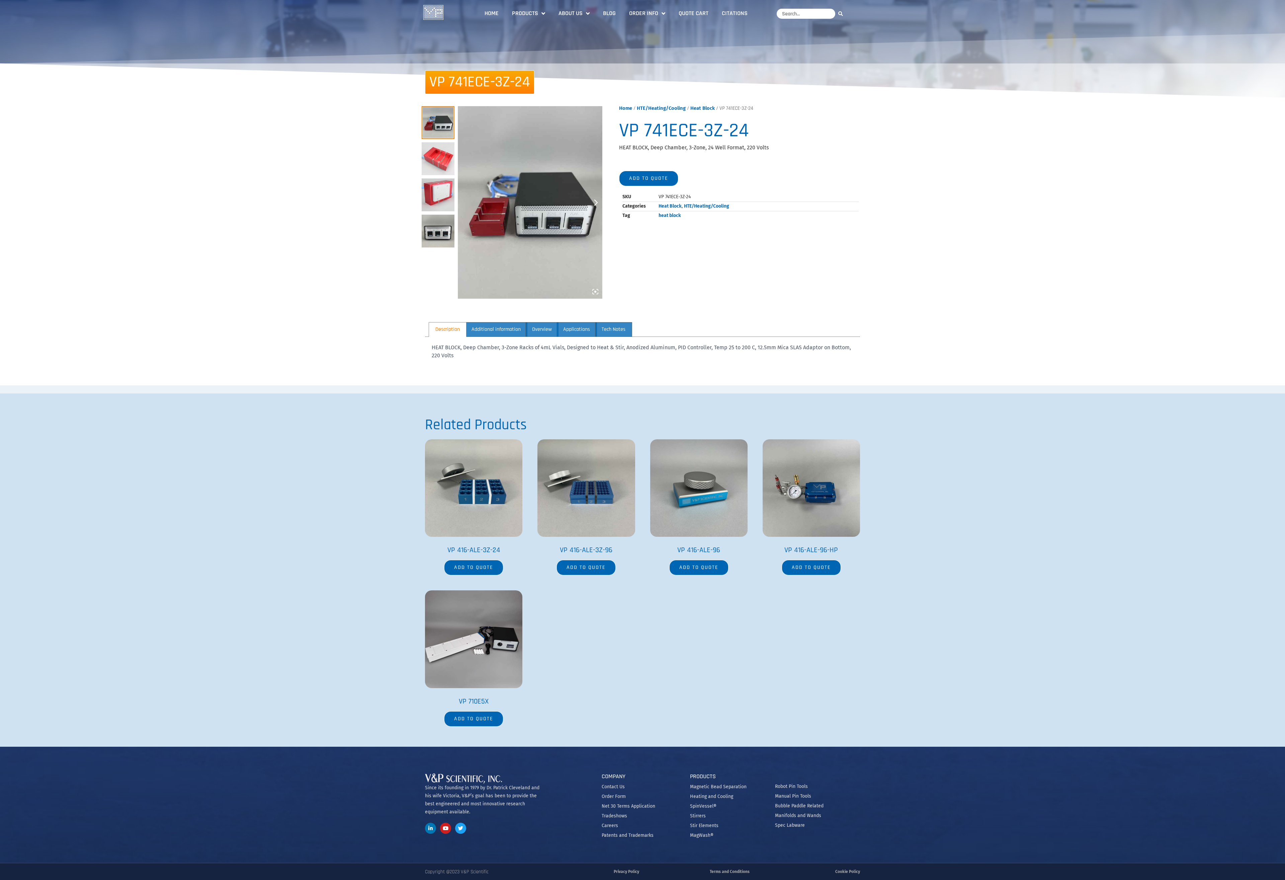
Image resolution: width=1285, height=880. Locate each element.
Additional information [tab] (496, 329)
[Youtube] (445, 828)
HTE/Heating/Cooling (661, 108)
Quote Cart (693, 13)
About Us (571, 13)
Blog (609, 13)
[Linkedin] (430, 828)
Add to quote (648, 178)
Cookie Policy (847, 871)
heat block (670, 215)
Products (525, 13)
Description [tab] (447, 329)
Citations (735, 13)
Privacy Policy (626, 871)
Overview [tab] (542, 329)
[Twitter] (460, 828)
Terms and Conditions (730, 871)
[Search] (842, 13)
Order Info (643, 13)
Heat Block (702, 108)
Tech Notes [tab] (613, 329)
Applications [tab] (576, 329)
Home (492, 13)
